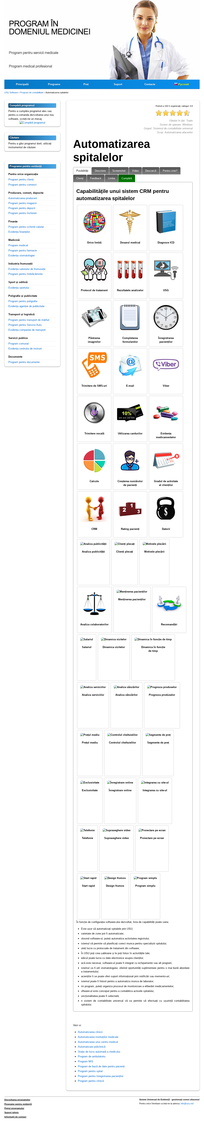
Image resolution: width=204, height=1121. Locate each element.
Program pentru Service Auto (25, 324)
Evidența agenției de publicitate (26, 306)
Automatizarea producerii (22, 198)
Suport (118, 84)
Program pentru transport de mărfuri (28, 319)
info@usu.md (187, 1103)
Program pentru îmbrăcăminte (25, 273)
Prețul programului (14, 1108)
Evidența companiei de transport (27, 329)
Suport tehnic (11, 1112)
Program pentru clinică (91, 1080)
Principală (22, 84)
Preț (85, 84)
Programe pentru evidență (18, 1104)
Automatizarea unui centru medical (98, 1041)
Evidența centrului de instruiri (25, 348)
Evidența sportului (18, 287)
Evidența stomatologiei (21, 255)
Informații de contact (15, 1117)
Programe (54, 84)
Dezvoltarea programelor (17, 1100)
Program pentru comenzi (22, 184)
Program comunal (18, 343)
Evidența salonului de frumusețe (26, 269)
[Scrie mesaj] (32, 122)
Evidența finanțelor (19, 231)
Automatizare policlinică (91, 1046)
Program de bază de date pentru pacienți (101, 1066)
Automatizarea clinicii (90, 1032)
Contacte (149, 84)
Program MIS (85, 1061)
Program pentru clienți (21, 179)
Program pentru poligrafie (22, 301)
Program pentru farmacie (22, 250)
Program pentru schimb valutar (26, 226)
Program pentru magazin (22, 203)
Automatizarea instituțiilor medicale (98, 1036)
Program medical (18, 245)
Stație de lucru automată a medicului (99, 1051)
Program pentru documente (24, 362)
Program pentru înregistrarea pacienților (100, 1076)
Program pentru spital (90, 1071)
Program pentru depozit (21, 208)
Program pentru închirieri (22, 213)
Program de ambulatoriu (91, 1056)
